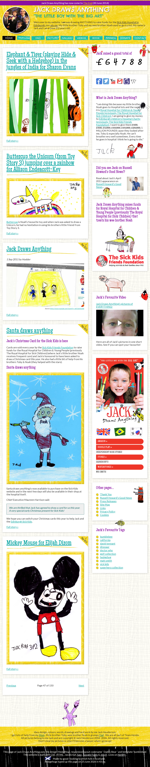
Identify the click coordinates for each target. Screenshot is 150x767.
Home (9, 37)
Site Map (105, 504)
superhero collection (111, 567)
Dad (101, 735)
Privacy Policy (107, 511)
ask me (54, 25)
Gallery (67, 38)
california (105, 540)
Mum (42, 735)
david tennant (107, 543)
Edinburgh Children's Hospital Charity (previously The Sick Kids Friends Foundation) (118, 121)
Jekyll (103, 754)
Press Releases (108, 501)
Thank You (106, 494)
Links (103, 508)
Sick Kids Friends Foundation (57, 347)
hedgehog (105, 557)
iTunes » (102, 457)
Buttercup (12, 221)
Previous (11, 685)
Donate (125, 38)
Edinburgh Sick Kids (21, 521)
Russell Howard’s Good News (116, 497)
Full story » (12, 140)
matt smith (106, 560)
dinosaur (104, 546)
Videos (81, 37)
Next (81, 685)
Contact (140, 38)
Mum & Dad (24, 38)
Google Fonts (90, 754)
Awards (110, 38)
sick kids (104, 564)
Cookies (104, 514)
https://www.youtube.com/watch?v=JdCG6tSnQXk (67, 309)
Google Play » (105, 447)
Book (96, 37)
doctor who (106, 550)
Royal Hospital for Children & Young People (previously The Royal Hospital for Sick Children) (119, 113)
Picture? (53, 38)
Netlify (122, 754)
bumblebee (106, 536)
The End (87, 3)
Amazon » (102, 441)
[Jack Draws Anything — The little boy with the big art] (120, 423)
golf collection (108, 553)
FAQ (38, 37)
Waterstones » (105, 467)
